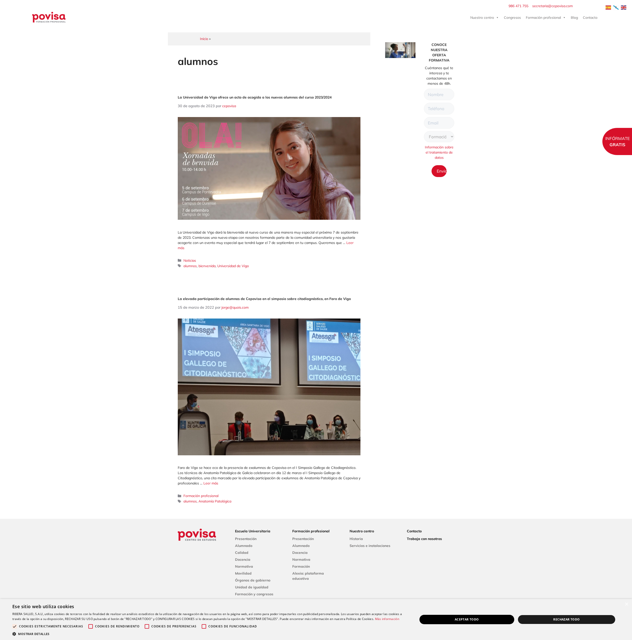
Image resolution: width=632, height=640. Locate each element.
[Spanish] (608, 7)
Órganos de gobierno (252, 580)
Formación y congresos (254, 594)
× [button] (626, 604)
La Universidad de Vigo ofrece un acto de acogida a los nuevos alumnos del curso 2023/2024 (255, 97)
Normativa (244, 566)
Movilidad (243, 573)
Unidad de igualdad (251, 587)
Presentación (246, 539)
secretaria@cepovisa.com (552, 6)
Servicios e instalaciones (370, 545)
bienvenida (207, 266)
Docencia (242, 559)
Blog (574, 17)
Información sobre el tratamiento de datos (439, 152)
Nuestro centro (482, 17)
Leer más (210, 483)
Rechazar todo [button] (566, 619)
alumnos (190, 266)
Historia (356, 539)
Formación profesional (543, 17)
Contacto (590, 17)
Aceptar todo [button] (467, 619)
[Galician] (616, 7)
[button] (209, 633)
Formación (301, 566)
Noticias (189, 260)
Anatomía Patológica (214, 501)
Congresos (512, 17)
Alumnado (243, 545)
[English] (624, 7)
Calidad (241, 552)
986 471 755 (518, 6)
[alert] (316, 619)
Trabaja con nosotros (424, 539)
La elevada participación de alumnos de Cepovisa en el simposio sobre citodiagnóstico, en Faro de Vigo (264, 299)
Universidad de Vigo (233, 266)
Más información (387, 619)
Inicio (204, 39)
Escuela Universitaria (252, 531)
